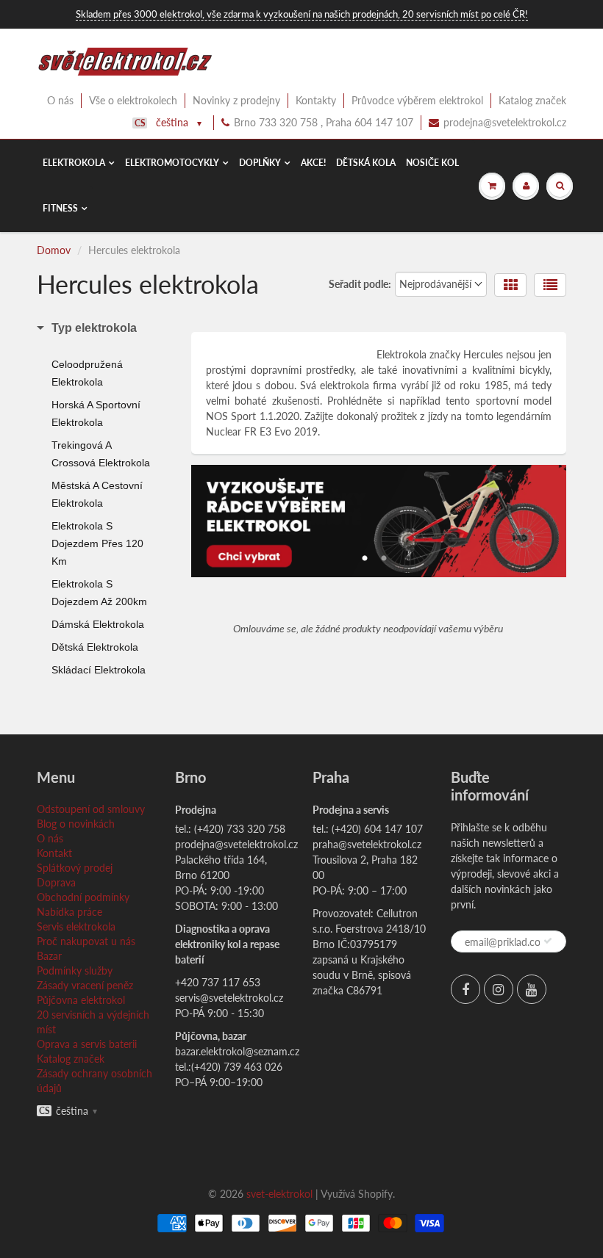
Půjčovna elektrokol (81, 1000)
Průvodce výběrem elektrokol (417, 100)
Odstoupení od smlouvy (91, 809)
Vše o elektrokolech (133, 100)
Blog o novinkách (76, 823)
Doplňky (260, 162)
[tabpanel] (378, 521)
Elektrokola (74, 162)
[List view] (550, 285)
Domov (54, 250)
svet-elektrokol (279, 1193)
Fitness (60, 208)
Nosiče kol (432, 162)
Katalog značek (532, 100)
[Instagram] (498, 989)
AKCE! (313, 162)
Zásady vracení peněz (85, 985)
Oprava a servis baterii (87, 1044)
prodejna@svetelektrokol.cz (504, 122)
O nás (60, 100)
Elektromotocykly (172, 162)
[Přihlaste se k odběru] (548, 940)
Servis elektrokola (76, 926)
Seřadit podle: (360, 284)
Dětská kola (366, 162)
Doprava (56, 882)
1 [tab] (365, 554)
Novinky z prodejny (236, 100)
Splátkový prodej (75, 867)
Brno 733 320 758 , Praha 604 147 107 (323, 122)
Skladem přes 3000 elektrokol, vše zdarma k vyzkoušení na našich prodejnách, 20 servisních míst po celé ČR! (302, 14)
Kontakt (54, 853)
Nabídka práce (69, 911)
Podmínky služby (75, 970)
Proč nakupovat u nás (86, 941)
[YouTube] (531, 989)
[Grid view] (510, 285)
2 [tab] (384, 554)
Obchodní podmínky (83, 897)
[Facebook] (465, 989)
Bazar (49, 956)
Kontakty (316, 100)
